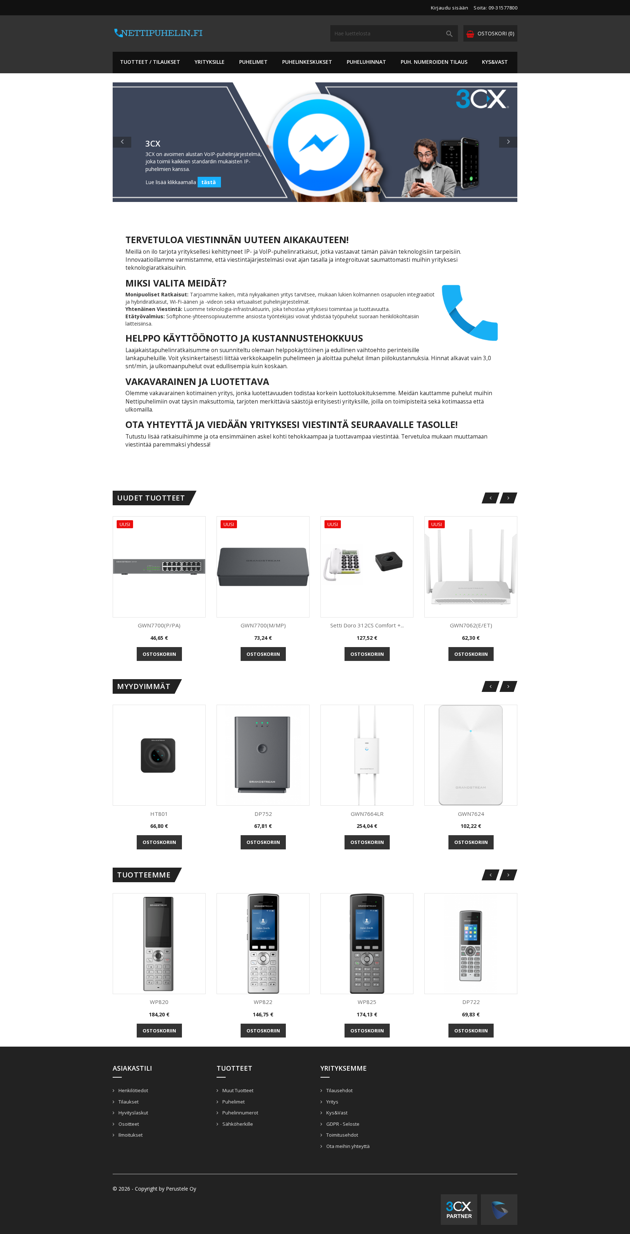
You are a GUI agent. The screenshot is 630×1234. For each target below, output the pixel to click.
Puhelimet (253, 61)
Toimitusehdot (341, 1135)
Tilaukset (128, 1101)
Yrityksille (210, 61)
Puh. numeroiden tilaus (434, 61)
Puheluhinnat (366, 61)
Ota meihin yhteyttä (347, 1146)
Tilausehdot (339, 1090)
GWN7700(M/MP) (263, 625)
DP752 (263, 813)
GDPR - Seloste (342, 1124)
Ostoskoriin (159, 654)
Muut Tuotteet (237, 1090)
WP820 (159, 1001)
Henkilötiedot (132, 1090)
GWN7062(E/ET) (471, 625)
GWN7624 (471, 813)
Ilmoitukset (130, 1135)
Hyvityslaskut (132, 1112)
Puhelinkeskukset (307, 61)
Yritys (331, 1101)
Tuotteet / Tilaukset (150, 61)
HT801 (159, 813)
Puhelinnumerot (239, 1112)
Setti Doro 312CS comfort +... (367, 625)
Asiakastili (132, 1068)
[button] (143, 142)
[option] (315, 142)
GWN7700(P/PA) (159, 625)
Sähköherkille (237, 1124)
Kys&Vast (495, 61)
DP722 (471, 1001)
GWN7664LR (367, 813)
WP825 (367, 1001)
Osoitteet (128, 1124)
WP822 (263, 1001)
